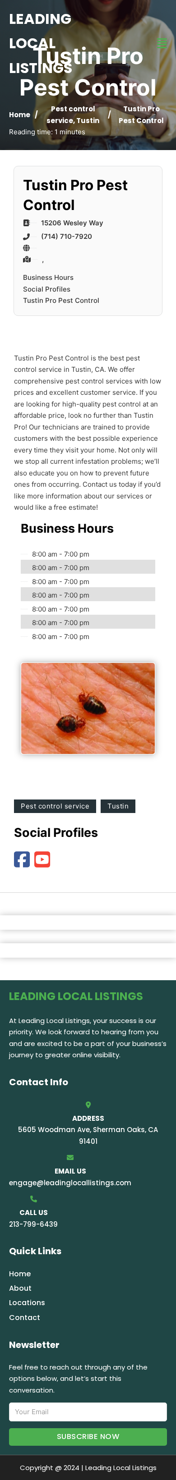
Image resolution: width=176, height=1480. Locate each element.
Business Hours (48, 277)
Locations (27, 1302)
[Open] (162, 43)
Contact (24, 1317)
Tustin (87, 120)
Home (19, 114)
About (20, 1288)
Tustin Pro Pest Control (61, 300)
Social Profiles (46, 289)
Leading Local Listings (40, 43)
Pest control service (55, 806)
